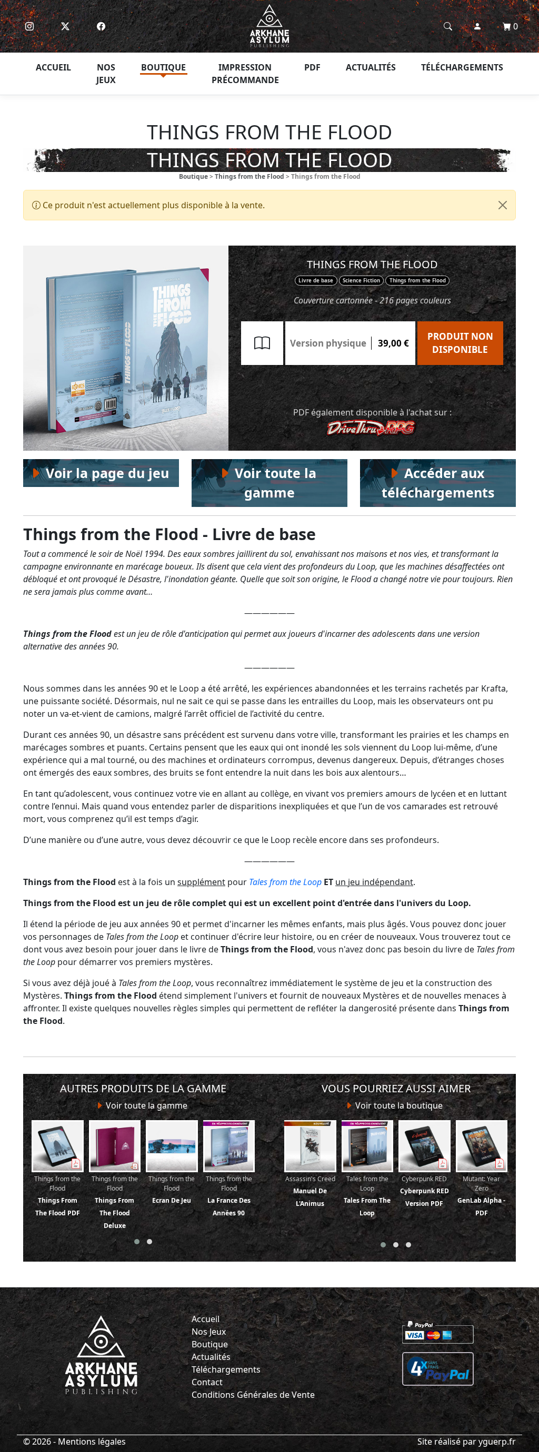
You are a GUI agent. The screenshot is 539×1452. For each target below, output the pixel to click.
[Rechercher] (448, 26)
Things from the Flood (249, 176)
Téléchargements (462, 67)
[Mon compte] (477, 26)
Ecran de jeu (171, 1189)
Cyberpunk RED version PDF (424, 1191)
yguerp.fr (497, 1441)
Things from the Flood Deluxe (115, 1202)
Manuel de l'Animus (310, 1191)
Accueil (53, 67)
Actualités (371, 67)
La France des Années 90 (229, 1195)
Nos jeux (106, 74)
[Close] (502, 205)
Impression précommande (245, 74)
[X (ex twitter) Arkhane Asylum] (65, 26)
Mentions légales (92, 1441)
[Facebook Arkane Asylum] (101, 26)
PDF (312, 67)
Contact (207, 1382)
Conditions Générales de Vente (253, 1394)
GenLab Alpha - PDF (481, 1195)
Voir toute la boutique (398, 1105)
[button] (137, 1241)
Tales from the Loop (285, 882)
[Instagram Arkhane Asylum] (29, 26)
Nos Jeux (209, 1331)
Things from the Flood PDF (57, 1195)
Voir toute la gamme (145, 1105)
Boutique (163, 67)
